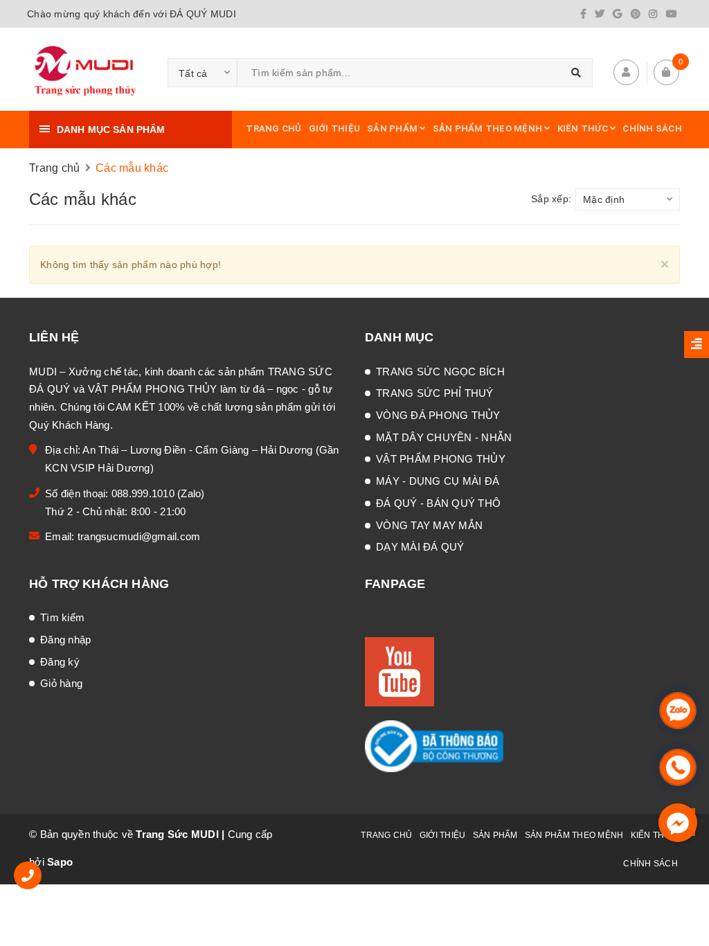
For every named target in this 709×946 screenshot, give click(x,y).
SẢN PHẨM (393, 128)
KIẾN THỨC (584, 128)
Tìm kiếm (62, 617)
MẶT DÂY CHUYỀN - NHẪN (444, 437)
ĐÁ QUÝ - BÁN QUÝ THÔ (438, 503)
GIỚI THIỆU (335, 128)
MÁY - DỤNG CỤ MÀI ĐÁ (437, 481)
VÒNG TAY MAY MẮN (429, 525)
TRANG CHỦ (273, 128)
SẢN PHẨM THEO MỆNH (489, 128)
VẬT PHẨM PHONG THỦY (440, 459)
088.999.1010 (144, 493)
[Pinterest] (635, 13)
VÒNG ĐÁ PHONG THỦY (438, 415)
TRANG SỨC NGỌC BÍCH (440, 371)
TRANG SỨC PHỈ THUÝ (435, 393)
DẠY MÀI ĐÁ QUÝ (420, 547)
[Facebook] (583, 13)
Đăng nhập (65, 639)
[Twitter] (599, 13)
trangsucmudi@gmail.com (139, 536)
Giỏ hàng (61, 683)
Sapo (60, 862)
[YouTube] (671, 13)
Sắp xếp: (551, 198)
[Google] (617, 13)
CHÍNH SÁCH (652, 128)
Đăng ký (60, 662)
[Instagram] (653, 13)
